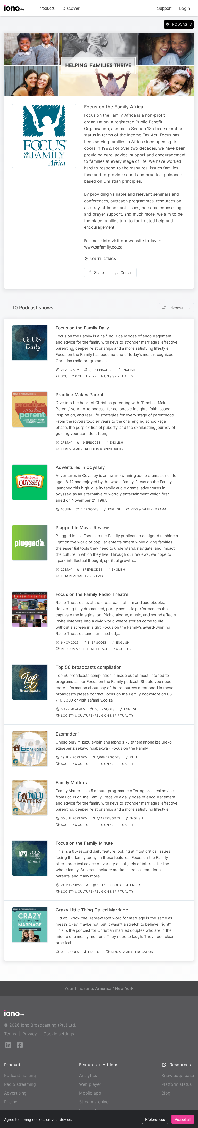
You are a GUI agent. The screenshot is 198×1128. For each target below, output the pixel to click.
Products (46, 8)
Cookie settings (58, 1033)
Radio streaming (20, 1084)
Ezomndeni (67, 734)
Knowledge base (178, 1075)
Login (184, 8)
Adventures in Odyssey (80, 467)
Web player (90, 1084)
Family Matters (71, 782)
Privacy (29, 1033)
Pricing (11, 1101)
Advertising (15, 1093)
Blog (166, 1093)
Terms (10, 1033)
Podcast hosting (20, 1075)
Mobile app (90, 1093)
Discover (71, 8)
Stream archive (94, 1101)
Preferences (155, 1119)
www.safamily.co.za (103, 247)
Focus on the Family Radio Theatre (92, 594)
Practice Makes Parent (79, 394)
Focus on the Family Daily (82, 327)
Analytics (88, 1075)
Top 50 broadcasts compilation (88, 667)
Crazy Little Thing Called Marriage (92, 909)
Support (164, 8)
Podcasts (182, 24)
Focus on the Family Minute (84, 843)
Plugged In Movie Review (82, 527)
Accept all (183, 1119)
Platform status (177, 1084)
